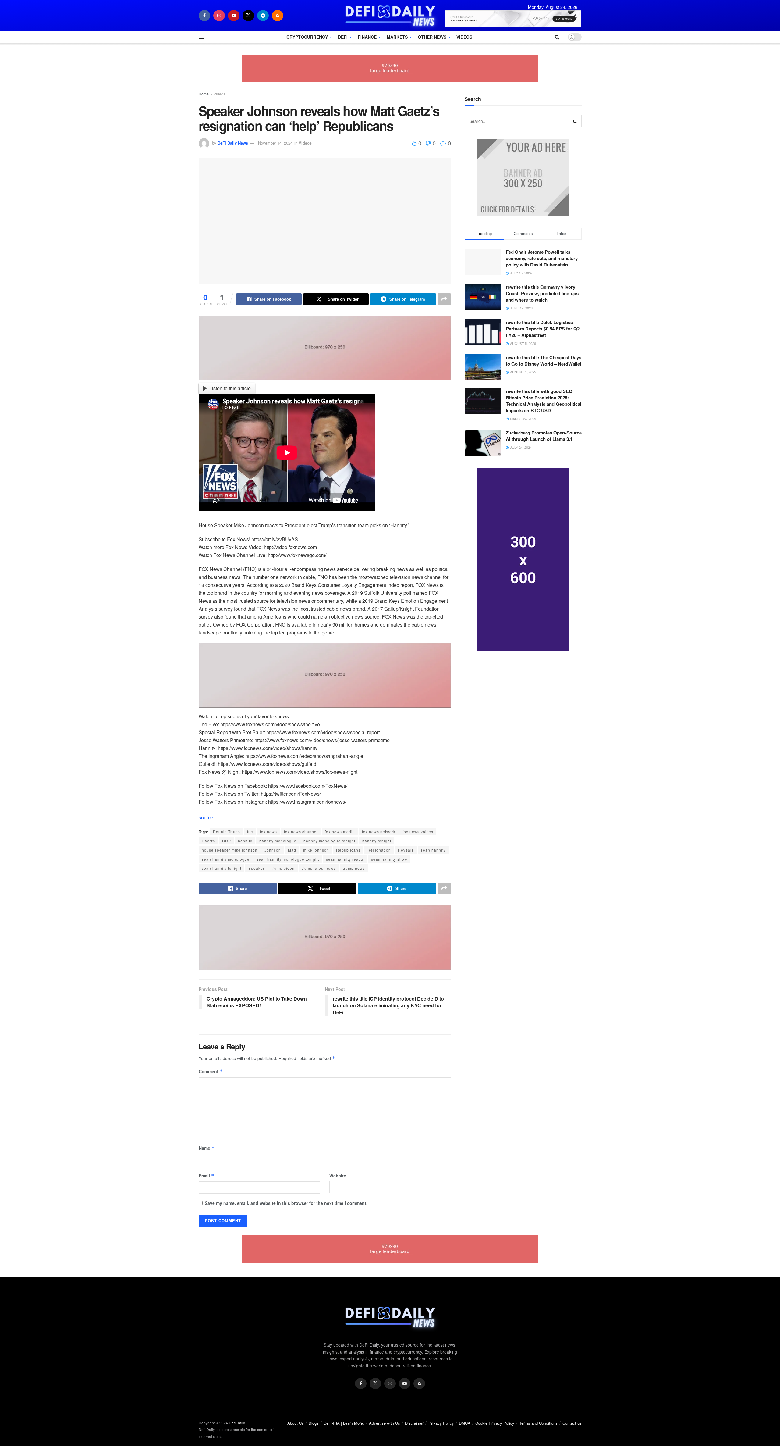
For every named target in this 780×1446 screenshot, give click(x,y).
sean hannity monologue (226, 859)
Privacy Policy (441, 1423)
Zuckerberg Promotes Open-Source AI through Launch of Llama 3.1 (544, 435)
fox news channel (301, 831)
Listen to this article (230, 388)
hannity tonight (376, 840)
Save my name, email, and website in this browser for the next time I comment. (286, 1203)
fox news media (340, 831)
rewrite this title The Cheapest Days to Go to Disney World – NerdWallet (543, 360)
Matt (292, 849)
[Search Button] (575, 121)
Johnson (272, 849)
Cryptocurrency (307, 37)
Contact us (572, 1423)
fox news (268, 831)
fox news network (378, 831)
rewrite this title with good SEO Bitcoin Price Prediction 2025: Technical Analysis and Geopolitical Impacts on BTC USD (543, 401)
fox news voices (417, 831)
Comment (211, 1071)
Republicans (348, 849)
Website (337, 1176)
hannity (245, 840)
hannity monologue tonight (329, 840)
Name (206, 1148)
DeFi (343, 37)
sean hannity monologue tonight (288, 859)
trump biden (283, 868)
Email (206, 1176)
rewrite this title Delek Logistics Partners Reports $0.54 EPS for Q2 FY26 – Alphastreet (543, 328)
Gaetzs (208, 840)
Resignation (379, 849)
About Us (295, 1423)
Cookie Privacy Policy (494, 1423)
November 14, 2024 (275, 143)
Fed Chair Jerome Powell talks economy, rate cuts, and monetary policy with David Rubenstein (542, 258)
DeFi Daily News (233, 143)
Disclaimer (414, 1423)
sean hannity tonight (221, 868)
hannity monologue (277, 840)
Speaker (256, 868)
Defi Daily (237, 1422)
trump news (354, 868)
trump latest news (319, 868)
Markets (397, 37)
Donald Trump (226, 831)
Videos (464, 37)
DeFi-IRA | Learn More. (344, 1423)
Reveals (406, 849)
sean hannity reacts (345, 859)
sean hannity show (389, 859)
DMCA (464, 1423)
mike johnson (316, 849)
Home (204, 93)
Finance (367, 37)
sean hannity (433, 849)
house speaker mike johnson (229, 849)
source (206, 817)
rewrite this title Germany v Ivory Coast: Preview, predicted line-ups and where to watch (542, 293)
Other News (432, 37)
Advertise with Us (384, 1423)
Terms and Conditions (538, 1423)
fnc (250, 831)
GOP (226, 840)
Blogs (314, 1423)
